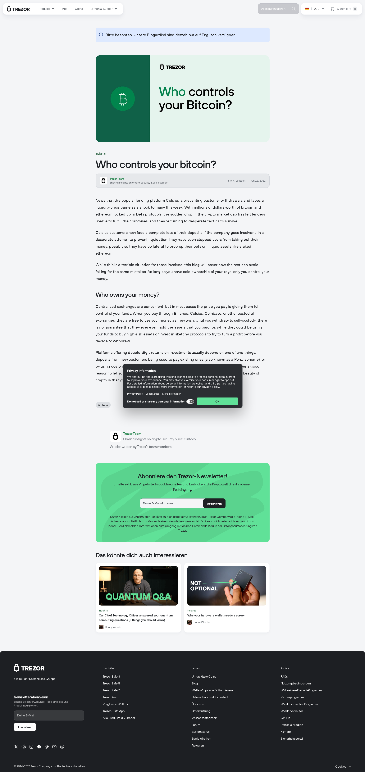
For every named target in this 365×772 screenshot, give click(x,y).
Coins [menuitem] (79, 9)
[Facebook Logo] (39, 746)
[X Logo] (16, 746)
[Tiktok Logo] (46, 746)
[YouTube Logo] (54, 746)
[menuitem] (46, 8)
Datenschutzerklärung (237, 526)
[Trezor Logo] (18, 9)
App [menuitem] (64, 9)
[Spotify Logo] (62, 746)
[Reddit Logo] (23, 746)
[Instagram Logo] (31, 746)
